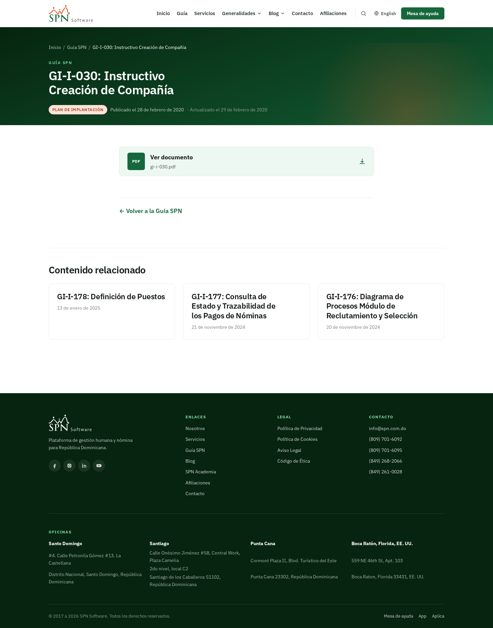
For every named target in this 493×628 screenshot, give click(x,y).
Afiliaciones (333, 13)
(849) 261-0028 (385, 471)
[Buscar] (363, 13)
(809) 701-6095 (385, 450)
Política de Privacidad (299, 428)
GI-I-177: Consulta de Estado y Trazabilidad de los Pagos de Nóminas (233, 306)
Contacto (302, 13)
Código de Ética (293, 461)
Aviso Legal (289, 450)
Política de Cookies (297, 439)
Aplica (438, 616)
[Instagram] (69, 466)
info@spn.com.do (387, 428)
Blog (274, 13)
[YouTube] (99, 466)
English (388, 13)
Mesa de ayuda (423, 13)
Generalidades (238, 13)
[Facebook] (55, 466)
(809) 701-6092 (385, 439)
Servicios (204, 13)
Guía (182, 13)
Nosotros (195, 428)
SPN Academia (200, 471)
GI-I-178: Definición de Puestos (111, 296)
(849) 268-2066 (385, 461)
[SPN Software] (71, 13)
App (423, 616)
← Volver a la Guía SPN (150, 211)
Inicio (163, 13)
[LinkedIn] (84, 466)
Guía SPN (77, 47)
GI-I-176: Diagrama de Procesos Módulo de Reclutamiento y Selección (372, 306)
